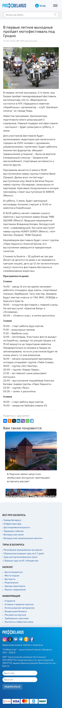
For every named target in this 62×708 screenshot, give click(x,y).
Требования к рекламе (17, 618)
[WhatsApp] (27, 421)
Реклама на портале (15, 614)
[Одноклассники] (9, 421)
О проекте (10, 600)
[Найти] (55, 14)
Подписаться (12, 686)
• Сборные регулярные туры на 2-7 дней (23, 553)
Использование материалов (19, 607)
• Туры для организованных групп (19, 557)
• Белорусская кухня (13, 534)
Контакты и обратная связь (19, 621)
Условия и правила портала (19, 604)
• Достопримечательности (16, 527)
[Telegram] (32, 421)
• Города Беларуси (11, 520)
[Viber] (23, 421)
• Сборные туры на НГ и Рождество (20, 560)
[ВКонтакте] (5, 421)
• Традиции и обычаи (13, 531)
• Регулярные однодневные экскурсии (22, 549)
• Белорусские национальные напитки (22, 538)
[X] (14, 421)
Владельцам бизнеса (16, 611)
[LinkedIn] (18, 421)
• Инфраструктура (11, 523)
